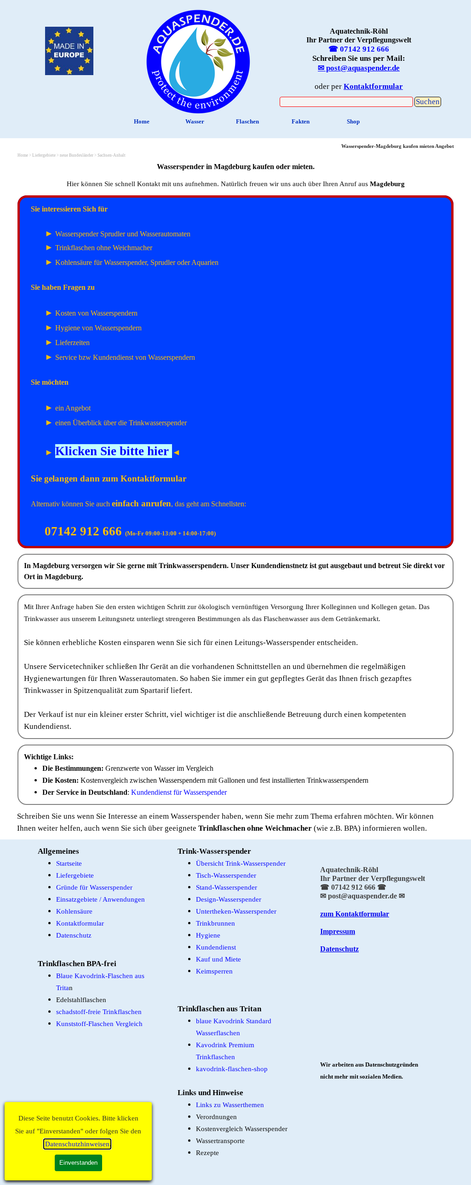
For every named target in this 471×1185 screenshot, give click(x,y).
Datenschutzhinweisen (77, 1144)
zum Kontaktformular (354, 914)
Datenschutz (74, 935)
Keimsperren (214, 971)
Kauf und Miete (218, 959)
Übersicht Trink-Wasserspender (241, 863)
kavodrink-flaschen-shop (232, 1069)
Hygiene (208, 935)
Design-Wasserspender (228, 899)
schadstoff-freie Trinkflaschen (99, 1011)
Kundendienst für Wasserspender (179, 792)
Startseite (69, 863)
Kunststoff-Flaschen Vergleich (99, 1023)
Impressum (337, 931)
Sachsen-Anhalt (112, 155)
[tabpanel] (198, 59)
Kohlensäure (74, 911)
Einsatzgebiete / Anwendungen (100, 899)
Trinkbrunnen (215, 923)
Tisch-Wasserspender (226, 875)
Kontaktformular (80, 923)
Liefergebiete (75, 875)
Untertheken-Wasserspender (236, 911)
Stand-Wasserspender (226, 887)
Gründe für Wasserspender (94, 887)
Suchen (428, 101)
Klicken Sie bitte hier (112, 451)
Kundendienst (216, 947)
